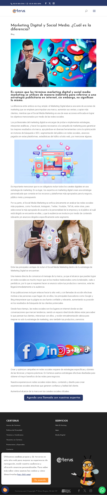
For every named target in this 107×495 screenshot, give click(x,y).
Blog (12, 34)
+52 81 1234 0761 (18, 4)
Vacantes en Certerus (14, 440)
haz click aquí (24, 475)
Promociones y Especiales (15, 444)
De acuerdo (40, 480)
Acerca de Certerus (13, 425)
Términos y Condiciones (14, 435)
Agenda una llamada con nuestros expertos (53, 397)
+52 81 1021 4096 (33, 4)
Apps (57, 430)
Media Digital (60, 435)
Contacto (9, 449)
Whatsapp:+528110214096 (102, 490)
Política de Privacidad (14, 430)
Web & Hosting (60, 425)
